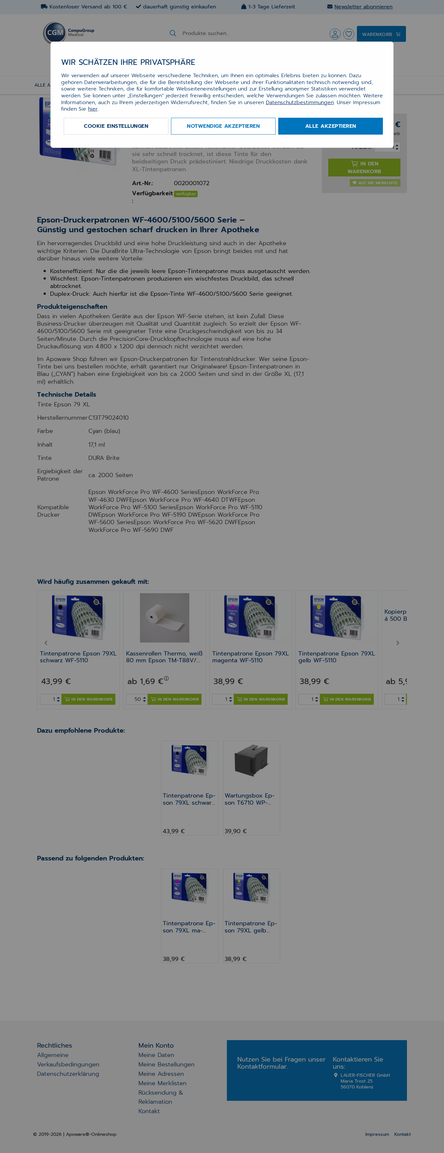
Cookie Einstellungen (116, 126)
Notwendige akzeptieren (223, 126)
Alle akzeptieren (330, 126)
